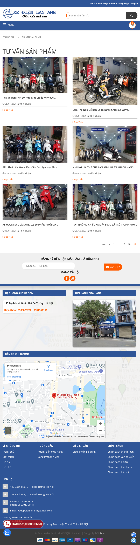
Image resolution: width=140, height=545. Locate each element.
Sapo (102, 533)
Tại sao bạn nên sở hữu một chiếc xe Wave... (29, 97)
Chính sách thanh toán (121, 451)
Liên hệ (113, 3)
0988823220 (27, 501)
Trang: (103, 244)
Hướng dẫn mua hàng (50, 451)
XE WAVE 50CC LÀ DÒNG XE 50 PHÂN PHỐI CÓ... (30, 224)
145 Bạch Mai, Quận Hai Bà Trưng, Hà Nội (28, 303)
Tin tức (6, 462)
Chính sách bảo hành (120, 467)
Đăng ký (134, 3)
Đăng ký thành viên (49, 456)
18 (129, 244)
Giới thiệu (103, 3)
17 (123, 244)
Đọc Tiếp (8, 109)
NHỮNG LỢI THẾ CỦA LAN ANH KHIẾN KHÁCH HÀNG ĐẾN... (105, 167)
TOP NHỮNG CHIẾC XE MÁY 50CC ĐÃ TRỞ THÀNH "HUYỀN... (105, 224)
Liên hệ (7, 467)
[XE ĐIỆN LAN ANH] (29, 13)
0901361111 (27, 504)
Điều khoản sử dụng (84, 451)
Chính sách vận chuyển (121, 456)
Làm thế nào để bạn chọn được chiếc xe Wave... (101, 109)
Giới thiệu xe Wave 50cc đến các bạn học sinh (30, 167)
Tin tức (93, 3)
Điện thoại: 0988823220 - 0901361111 (25, 310)
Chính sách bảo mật (119, 472)
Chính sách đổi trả (118, 462)
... (118, 244)
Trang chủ (8, 451)
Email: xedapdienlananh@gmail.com (31, 510)
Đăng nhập (123, 3)
